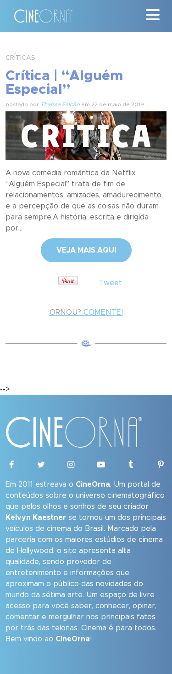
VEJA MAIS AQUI (86, 250)
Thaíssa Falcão (60, 104)
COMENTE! (86, 312)
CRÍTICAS (20, 58)
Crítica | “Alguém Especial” (64, 83)
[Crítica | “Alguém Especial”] (86, 134)
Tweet (110, 283)
